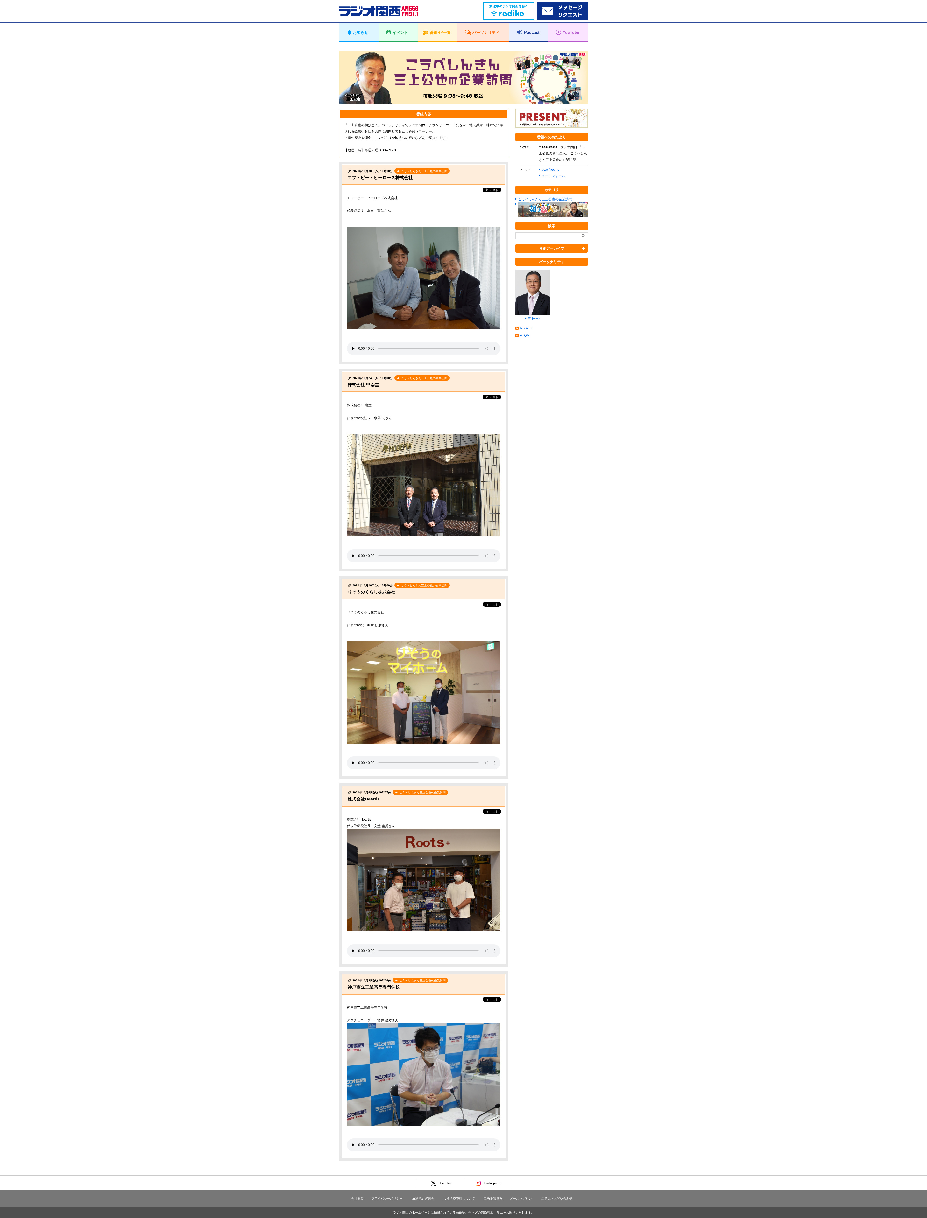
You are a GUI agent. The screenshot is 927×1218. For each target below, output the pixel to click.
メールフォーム (553, 176)
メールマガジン (521, 1198)
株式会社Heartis (364, 799)
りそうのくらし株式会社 (371, 592)
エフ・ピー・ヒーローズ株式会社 (380, 177)
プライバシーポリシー (387, 1198)
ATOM (525, 335)
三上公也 (534, 318)
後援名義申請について (459, 1198)
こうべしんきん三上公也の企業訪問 (545, 199)
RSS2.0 (526, 328)
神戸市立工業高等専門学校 (376, 987)
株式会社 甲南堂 (363, 384)
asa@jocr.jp (550, 169)
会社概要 (357, 1198)
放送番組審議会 (423, 1198)
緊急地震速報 (493, 1198)
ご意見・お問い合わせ (557, 1198)
